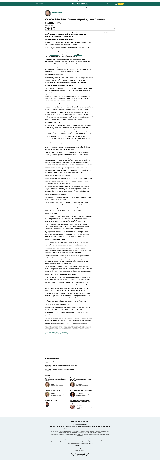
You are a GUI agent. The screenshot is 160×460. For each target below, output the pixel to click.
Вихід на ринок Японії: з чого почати (81, 390)
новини (51, 7)
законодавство (64, 332)
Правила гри (76, 7)
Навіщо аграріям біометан (52, 390)
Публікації (56, 7)
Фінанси (81, 7)
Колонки (62, 7)
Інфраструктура (68, 7)
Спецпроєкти (87, 7)
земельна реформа (50, 332)
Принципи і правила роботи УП (103, 426)
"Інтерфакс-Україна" (85, 431)
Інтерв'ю (93, 7)
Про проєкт (61, 426)
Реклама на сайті (54, 426)
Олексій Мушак (78, 55)
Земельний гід (107, 7)
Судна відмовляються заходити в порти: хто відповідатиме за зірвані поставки (55, 379)
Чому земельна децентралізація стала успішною (58, 361)
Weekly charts (99, 7)
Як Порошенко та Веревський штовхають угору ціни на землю (61, 365)
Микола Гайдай (57, 12)
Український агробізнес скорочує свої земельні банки (59, 369)
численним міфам (77, 309)
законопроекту (54, 55)
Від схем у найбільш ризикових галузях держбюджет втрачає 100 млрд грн (80, 402)
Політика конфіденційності (71, 426)
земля (57, 332)
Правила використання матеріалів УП (86, 426)
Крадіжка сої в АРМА (51, 400)
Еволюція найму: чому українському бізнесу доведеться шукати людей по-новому (81, 379)
